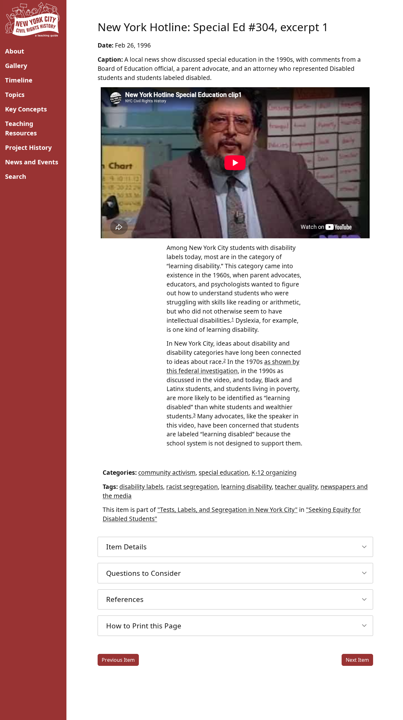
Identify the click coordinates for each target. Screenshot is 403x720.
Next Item (357, 659)
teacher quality (296, 486)
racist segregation (192, 486)
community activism (167, 472)
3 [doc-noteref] (194, 415)
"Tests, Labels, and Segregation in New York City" (227, 509)
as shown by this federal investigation (233, 366)
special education (223, 472)
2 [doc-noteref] (224, 360)
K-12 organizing (274, 472)
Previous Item (118, 659)
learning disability (246, 486)
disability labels (141, 486)
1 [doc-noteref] (232, 319)
